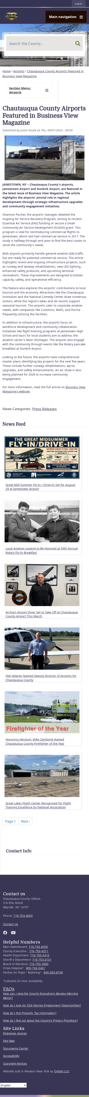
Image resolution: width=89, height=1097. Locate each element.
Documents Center (15, 1048)
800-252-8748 (53, 972)
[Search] (78, 43)
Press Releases (44, 408)
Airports (18, 71)
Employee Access (15, 1033)
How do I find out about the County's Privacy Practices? (40, 1020)
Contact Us (10, 924)
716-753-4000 (22, 915)
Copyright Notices (15, 1063)
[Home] (43, 16)
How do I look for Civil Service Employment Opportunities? (42, 1005)
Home (6, 71)
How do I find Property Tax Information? (30, 1013)
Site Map (9, 1041)
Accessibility (11, 1056)
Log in (78, 3)
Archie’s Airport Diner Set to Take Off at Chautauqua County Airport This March (42, 614)
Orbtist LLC (61, 1071)
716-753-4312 (39, 955)
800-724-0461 (35, 968)
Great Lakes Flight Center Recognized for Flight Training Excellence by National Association (38, 805)
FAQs (8, 988)
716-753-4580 (38, 964)
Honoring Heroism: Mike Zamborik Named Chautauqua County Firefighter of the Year (35, 741)
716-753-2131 (41, 959)
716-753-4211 (38, 951)
